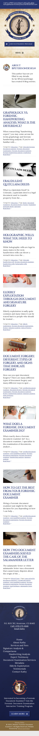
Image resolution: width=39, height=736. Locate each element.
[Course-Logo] (19, 680)
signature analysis (14, 328)
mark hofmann (15, 586)
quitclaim (17, 206)
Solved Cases (15, 578)
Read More (6, 154)
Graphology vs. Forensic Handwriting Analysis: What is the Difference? (19, 119)
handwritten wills (9, 264)
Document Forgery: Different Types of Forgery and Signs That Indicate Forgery (19, 362)
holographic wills (21, 264)
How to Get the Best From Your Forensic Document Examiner (19, 492)
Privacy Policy (19, 722)
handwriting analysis (15, 393)
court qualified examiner (18, 453)
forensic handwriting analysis (13, 153)
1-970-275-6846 (28, 3)
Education (14, 147)
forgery (25, 205)
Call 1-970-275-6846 (19, 626)
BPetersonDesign (24, 729)
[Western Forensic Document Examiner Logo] (19, 12)
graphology (27, 153)
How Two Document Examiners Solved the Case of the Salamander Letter (19, 555)
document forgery (17, 205)
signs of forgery (26, 328)
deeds (25, 203)
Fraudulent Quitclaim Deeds (16, 182)
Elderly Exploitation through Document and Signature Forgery (19, 298)
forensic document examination (22, 326)
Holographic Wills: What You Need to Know (18, 238)
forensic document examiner (21, 151)
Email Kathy (19, 628)
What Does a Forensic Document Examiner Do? (19, 427)
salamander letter (26, 586)
